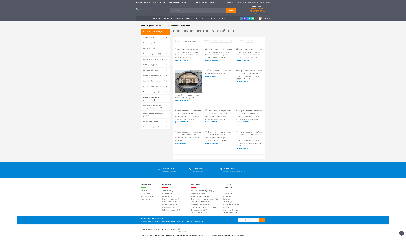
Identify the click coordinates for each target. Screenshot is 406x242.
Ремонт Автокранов (230, 213)
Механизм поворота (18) (151, 92)
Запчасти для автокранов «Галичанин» (227, 196)
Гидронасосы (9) (149, 48)
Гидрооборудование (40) (152, 54)
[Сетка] (175, 41)
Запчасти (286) (148, 37)
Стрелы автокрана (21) (151, 127)
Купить (183, 50)
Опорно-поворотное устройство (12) (151, 98)
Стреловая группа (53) (151, 121)
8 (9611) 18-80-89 (257, 11)
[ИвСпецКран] (140, 9)
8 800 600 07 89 (198, 171)
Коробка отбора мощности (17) (154, 81)
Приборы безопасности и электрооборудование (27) (152, 106)
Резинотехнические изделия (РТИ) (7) (153, 114)
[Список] (178, 41)
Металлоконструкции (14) (152, 86)
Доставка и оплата (148, 196)
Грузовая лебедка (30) (151, 70)
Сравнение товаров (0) (191, 41)
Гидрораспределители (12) (153, 59)
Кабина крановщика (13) (152, 76)
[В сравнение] (192, 50)
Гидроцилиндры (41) (150, 65)
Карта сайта (145, 199)
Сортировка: (206, 41)
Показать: (242, 41)
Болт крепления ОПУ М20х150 (216, 73)
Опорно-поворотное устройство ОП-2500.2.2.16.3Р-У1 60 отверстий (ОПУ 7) (248, 143)
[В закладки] (198, 50)
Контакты (144, 191)
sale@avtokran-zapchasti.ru (259, 14)
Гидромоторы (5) (149, 43)
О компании (145, 193)
